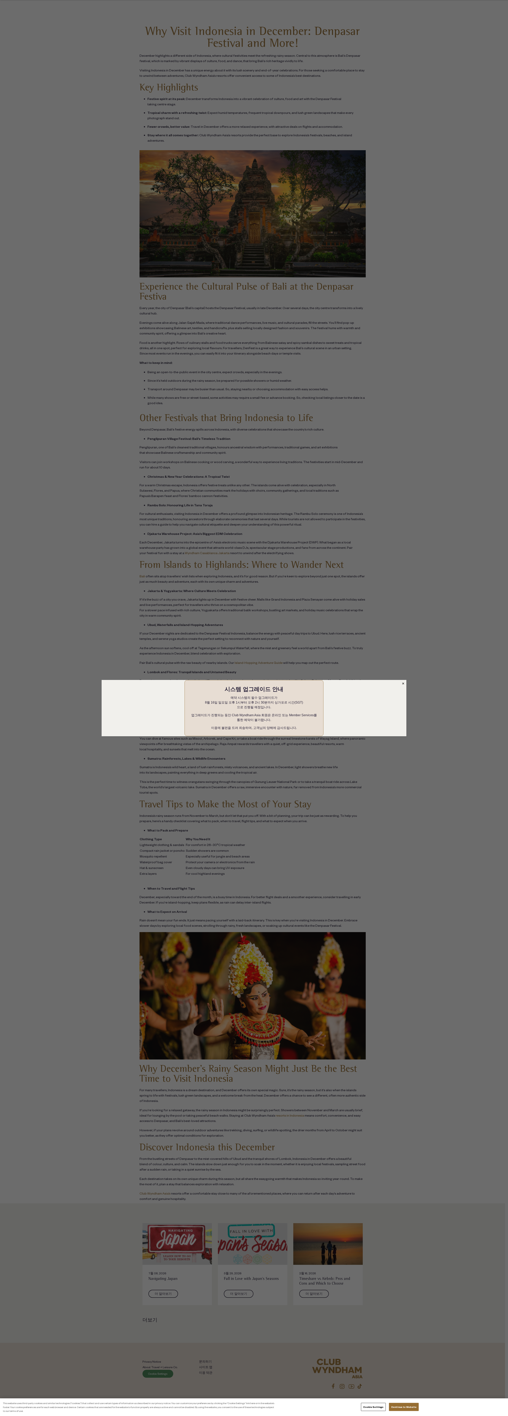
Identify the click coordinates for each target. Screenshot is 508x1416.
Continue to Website (404, 1406)
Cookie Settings (373, 1406)
